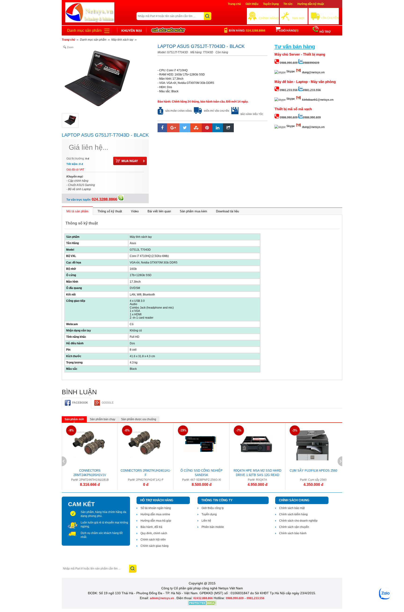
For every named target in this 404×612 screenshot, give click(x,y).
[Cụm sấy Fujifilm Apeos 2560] (312, 444)
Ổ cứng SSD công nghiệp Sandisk (201, 473)
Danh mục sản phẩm (84, 30)
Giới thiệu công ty (213, 508)
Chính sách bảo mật (292, 508)
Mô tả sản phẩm (77, 211)
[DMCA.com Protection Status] (202, 604)
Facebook (80, 402)
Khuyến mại (131, 30)
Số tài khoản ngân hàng (156, 508)
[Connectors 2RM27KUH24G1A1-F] (144, 444)
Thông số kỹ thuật (109, 211)
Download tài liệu (227, 211)
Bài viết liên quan (159, 211)
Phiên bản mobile (213, 527)
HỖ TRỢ (325, 31)
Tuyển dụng (209, 514)
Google (108, 402)
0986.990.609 (235, 598)
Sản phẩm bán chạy (102, 419)
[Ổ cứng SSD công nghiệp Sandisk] (200, 444)
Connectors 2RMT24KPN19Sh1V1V (89, 473)
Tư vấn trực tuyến (91, 199)
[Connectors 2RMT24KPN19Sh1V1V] (88, 444)
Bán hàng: (247, 30)
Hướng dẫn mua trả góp (156, 520)
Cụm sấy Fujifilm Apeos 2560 (313, 470)
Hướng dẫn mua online (155, 514)
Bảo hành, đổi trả (151, 527)
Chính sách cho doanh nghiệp (298, 520)
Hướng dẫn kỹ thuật (310, 4)
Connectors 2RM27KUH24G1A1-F (146, 473)
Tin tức (288, 4)
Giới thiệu (251, 4)
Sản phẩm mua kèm (193, 211)
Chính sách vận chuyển (294, 527)
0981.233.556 (255, 598)
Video (135, 211)
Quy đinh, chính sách (154, 533)
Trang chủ (234, 4)
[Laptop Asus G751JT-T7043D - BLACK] (70, 120)
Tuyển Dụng (271, 4)
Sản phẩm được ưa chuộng (138, 419)
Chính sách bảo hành (293, 533)
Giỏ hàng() (289, 30)
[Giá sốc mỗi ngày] (168, 30)
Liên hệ (206, 520)
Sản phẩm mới (74, 419)
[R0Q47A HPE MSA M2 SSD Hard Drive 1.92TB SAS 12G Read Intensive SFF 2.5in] (256, 444)
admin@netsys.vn (162, 598)
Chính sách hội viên (153, 539)
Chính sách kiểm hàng (293, 514)
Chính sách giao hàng (155, 546)
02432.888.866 (203, 598)
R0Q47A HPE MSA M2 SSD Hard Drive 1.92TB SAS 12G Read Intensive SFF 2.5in (257, 473)
